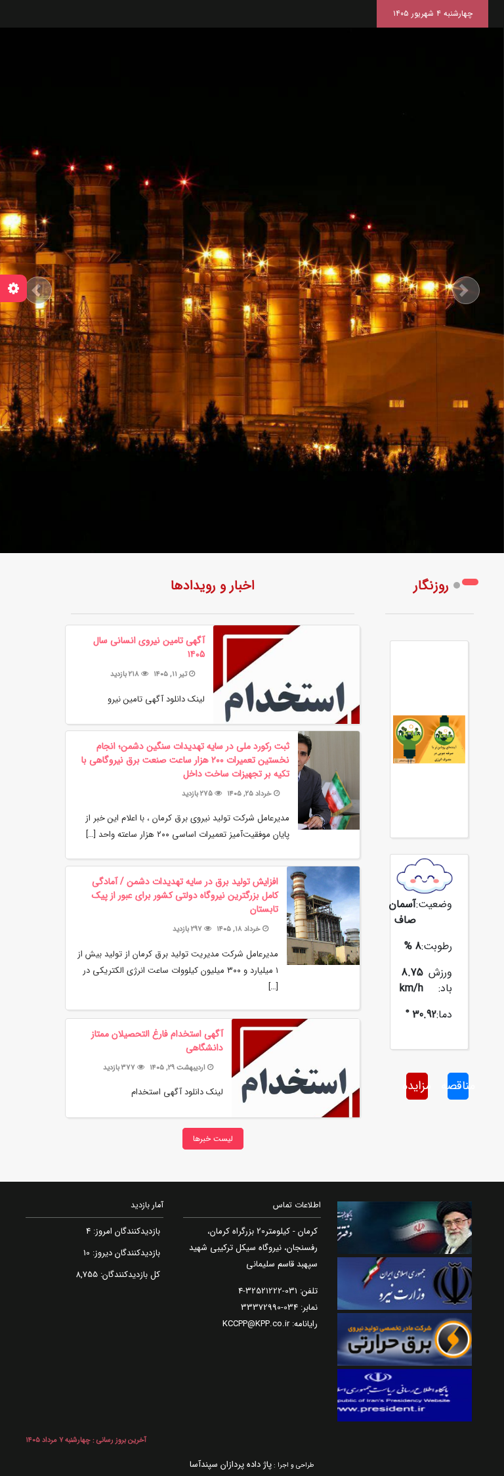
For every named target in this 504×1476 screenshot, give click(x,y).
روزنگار (431, 585)
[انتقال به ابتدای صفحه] (482, 1451)
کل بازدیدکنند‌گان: (129, 1275)
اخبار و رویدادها (213, 585)
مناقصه (458, 1086)
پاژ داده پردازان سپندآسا (231, 1464)
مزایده (417, 1086)
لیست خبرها (213, 1138)
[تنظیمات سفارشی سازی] (13, 288)
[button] (37, 290)
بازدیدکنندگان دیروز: (125, 1253)
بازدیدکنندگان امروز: (125, 1231)
